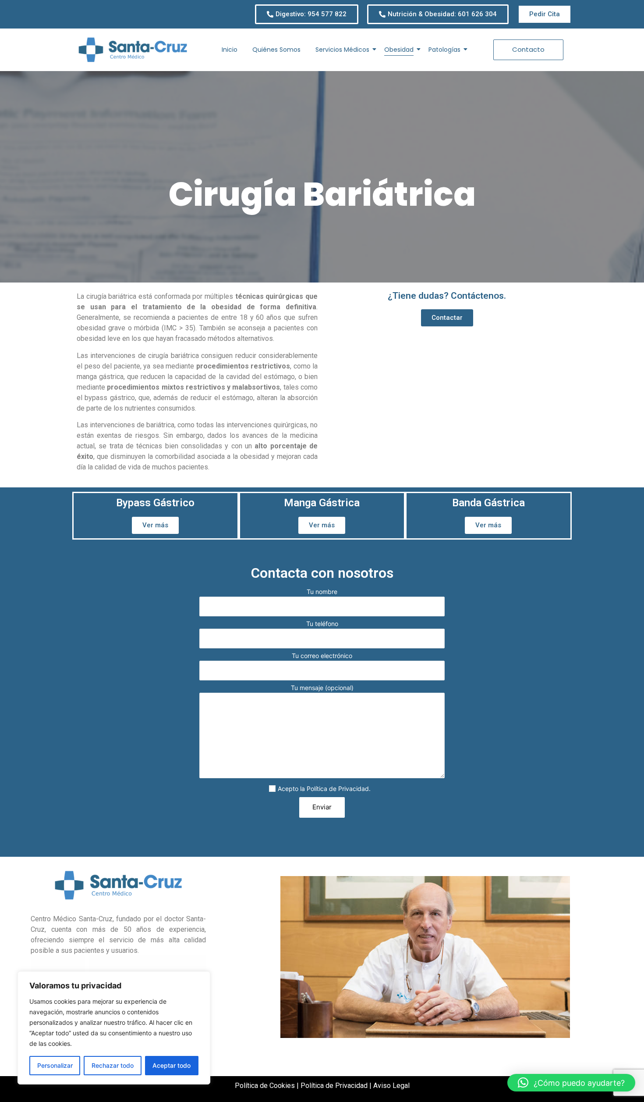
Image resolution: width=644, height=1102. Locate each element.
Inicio (229, 49)
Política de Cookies (265, 1085)
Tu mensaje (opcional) (322, 688)
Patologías (444, 49)
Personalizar (55, 1065)
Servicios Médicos (342, 49)
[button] (571, 1082)
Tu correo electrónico (322, 656)
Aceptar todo (171, 1065)
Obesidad (399, 49)
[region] (114, 1027)
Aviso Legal (391, 1085)
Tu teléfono (322, 624)
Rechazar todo (113, 1065)
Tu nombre (322, 592)
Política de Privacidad (338, 788)
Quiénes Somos (276, 49)
